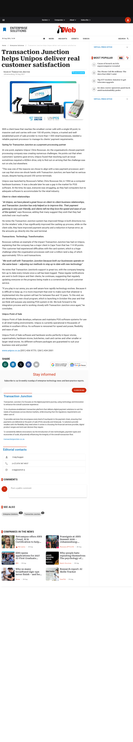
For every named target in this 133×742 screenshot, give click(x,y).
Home (4, 45)
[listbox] (44, 463)
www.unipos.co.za (11, 350)
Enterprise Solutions (17, 45)
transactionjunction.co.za (14, 439)
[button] (3, 20)
